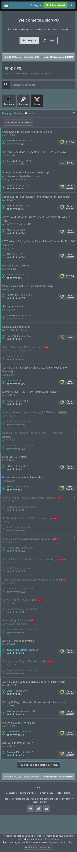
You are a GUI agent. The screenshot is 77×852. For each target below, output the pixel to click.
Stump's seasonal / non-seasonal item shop (27, 285)
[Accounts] (9, 108)
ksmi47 (10, 185)
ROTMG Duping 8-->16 (15, 265)
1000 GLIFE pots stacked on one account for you (31, 579)
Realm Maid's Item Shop (16, 326)
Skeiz (9, 356)
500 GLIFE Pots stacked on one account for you (30, 559)
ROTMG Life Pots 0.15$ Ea (17, 742)
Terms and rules (28, 792)
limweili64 (12, 140)
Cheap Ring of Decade (15, 620)
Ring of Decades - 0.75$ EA (18, 722)
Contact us (11, 792)
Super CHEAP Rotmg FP (16, 456)
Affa (9, 230)
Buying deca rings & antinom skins (22, 477)
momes (10, 274)
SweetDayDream (15, 507)
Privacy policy (46, 792)
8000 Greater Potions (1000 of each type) (27, 518)
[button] (73, 113)
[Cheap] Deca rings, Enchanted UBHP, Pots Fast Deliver (35, 151)
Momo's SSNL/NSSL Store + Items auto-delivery (30, 391)
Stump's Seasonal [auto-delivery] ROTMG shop (29, 412)
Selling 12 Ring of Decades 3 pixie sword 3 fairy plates (34, 702)
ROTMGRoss (13, 295)
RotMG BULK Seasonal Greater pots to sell (27, 538)
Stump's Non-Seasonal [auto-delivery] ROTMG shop (32, 432)
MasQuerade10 (14, 711)
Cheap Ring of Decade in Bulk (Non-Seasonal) (29, 497)
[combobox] (38, 85)
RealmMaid (12, 336)
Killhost (10, 466)
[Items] (36, 108)
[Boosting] (23, 108)
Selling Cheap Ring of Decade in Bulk (24, 661)
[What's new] (71, 5)
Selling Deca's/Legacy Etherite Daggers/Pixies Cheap (33, 681)
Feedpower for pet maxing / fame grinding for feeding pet (36, 196)
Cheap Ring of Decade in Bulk (19, 599)
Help (58, 792)
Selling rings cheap (13, 306)
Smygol (10, 691)
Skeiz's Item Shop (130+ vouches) (22, 347)
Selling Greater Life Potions (18, 640)
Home (67, 792)
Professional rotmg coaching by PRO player (27, 131)
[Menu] (6, 5)
